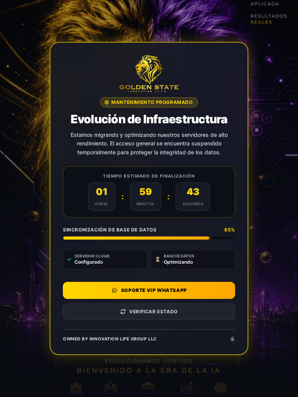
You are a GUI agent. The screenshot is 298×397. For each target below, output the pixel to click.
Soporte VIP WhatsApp (154, 290)
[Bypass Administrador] (232, 339)
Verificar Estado (153, 311)
